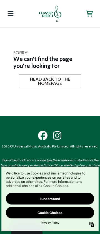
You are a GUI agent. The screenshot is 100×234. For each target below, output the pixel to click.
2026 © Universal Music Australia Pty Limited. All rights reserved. (50, 146)
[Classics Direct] (50, 13)
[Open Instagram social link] (57, 135)
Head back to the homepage (50, 81)
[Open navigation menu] (10, 14)
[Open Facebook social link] (43, 135)
